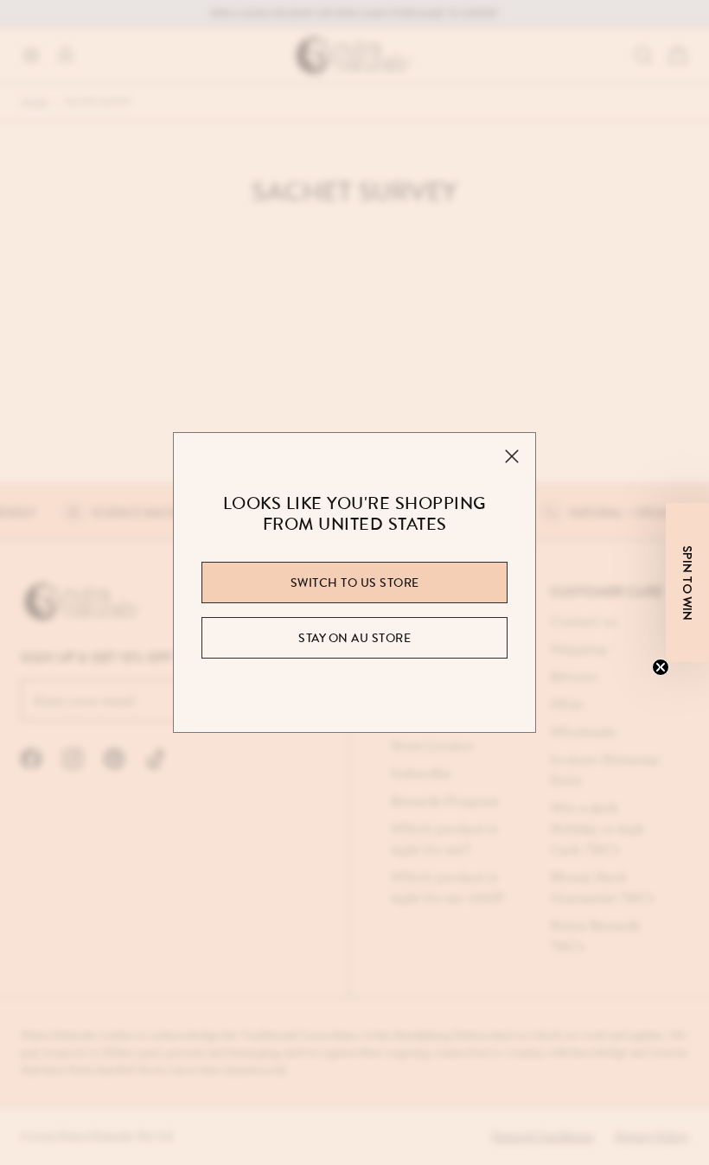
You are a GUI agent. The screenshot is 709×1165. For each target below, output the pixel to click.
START (355, 875)
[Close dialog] (514, 385)
